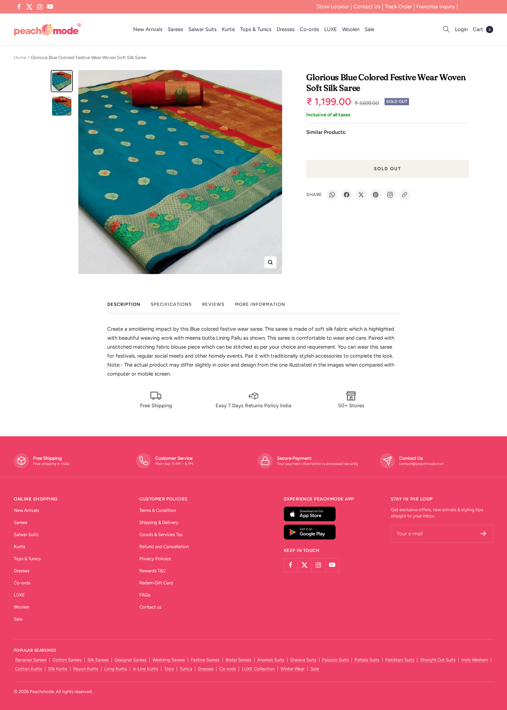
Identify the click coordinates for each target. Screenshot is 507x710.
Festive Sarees (205, 659)
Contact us (150, 607)
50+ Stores (351, 405)
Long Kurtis (115, 668)
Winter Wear (292, 668)
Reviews (213, 304)
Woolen (350, 29)
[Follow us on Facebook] (19, 7)
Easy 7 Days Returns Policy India (253, 405)
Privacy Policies (155, 558)
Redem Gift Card (156, 582)
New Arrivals (147, 29)
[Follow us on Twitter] (29, 7)
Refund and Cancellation (164, 546)
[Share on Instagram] (390, 195)
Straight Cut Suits (438, 659)
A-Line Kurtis (145, 668)
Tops (169, 668)
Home (20, 57)
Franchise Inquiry (435, 6)
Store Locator (333, 6)
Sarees (175, 29)
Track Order (398, 6)
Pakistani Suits (399, 659)
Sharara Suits (303, 659)
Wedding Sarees (168, 659)
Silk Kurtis (57, 668)
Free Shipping (156, 405)
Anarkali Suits (270, 659)
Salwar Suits (202, 29)
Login (461, 29)
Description (123, 304)
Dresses (286, 29)
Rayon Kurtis (85, 668)
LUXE (330, 29)
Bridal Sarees (238, 659)
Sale (369, 29)
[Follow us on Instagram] (39, 7)
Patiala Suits (367, 659)
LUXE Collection (258, 668)
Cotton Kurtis (28, 668)
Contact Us (367, 6)
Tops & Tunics (255, 29)
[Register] (483, 533)
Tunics (186, 668)
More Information (260, 304)
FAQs (144, 594)
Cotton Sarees (66, 659)
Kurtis (228, 29)
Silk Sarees (98, 659)
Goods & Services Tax (160, 534)
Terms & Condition (157, 510)
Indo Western (474, 659)
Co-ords (309, 29)
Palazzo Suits (335, 659)
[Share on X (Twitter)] (361, 195)
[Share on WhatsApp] (332, 195)
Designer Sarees (131, 659)
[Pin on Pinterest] (375, 195)
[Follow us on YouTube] (50, 7)
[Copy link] (404, 195)
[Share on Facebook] (346, 195)
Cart (482, 29)
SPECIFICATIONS (171, 304)
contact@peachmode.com (421, 463)
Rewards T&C (152, 570)
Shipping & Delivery (158, 522)
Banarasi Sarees (31, 659)
